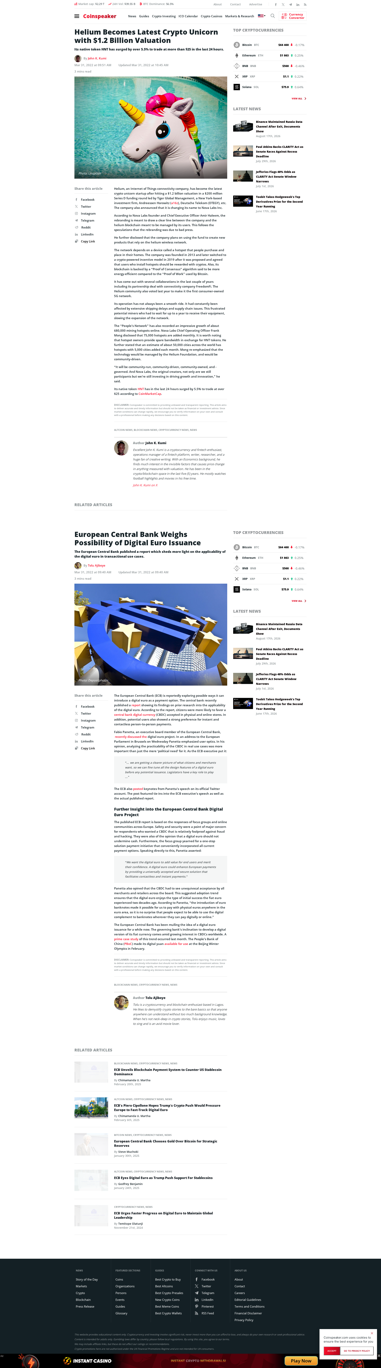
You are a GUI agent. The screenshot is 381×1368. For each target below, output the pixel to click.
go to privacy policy (357, 1351)
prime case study (126, 939)
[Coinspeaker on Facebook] (275, 4)
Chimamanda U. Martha (134, 1080)
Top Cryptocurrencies (258, 30)
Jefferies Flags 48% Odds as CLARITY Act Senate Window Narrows (276, 176)
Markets (81, 1286)
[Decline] (372, 1333)
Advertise (255, 4)
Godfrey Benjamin (130, 1184)
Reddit (86, 227)
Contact (235, 4)
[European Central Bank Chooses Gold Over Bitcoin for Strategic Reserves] (91, 1145)
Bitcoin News (123, 1135)
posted (138, 789)
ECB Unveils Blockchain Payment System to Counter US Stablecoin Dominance (168, 1072)
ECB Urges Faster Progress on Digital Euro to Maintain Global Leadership (163, 1215)
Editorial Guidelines (248, 1300)
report (135, 705)
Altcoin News (123, 430)
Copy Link (87, 241)
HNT (141, 389)
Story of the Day (87, 1279)
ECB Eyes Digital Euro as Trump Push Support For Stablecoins (163, 1178)
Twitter (86, 206)
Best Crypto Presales (169, 1293)
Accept (331, 1351)
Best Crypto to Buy (168, 1279)
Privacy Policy (244, 1320)
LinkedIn (87, 234)
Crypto (80, 1293)
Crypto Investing (164, 16)
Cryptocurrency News (174, 430)
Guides (144, 16)
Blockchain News (145, 430)
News (132, 16)
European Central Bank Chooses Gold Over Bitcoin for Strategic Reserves (165, 1143)
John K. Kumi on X (145, 485)
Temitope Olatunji (130, 1224)
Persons (120, 1293)
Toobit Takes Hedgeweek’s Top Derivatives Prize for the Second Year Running (279, 201)
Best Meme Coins (167, 1306)
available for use (176, 944)
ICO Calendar (188, 16)
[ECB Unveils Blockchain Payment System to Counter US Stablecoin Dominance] (91, 1073)
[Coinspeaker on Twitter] (283, 4)
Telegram (87, 220)
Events (119, 1300)
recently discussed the (130, 737)
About (218, 4)
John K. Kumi (97, 58)
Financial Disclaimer (248, 1313)
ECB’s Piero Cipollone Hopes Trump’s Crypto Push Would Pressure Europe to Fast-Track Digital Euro (167, 1107)
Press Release (85, 1306)
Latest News (247, 108)
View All (297, 98)
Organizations (125, 1286)
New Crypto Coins (167, 1300)
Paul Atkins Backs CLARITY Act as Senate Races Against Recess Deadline (279, 151)
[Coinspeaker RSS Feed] (305, 4)
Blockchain (83, 1300)
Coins (119, 1279)
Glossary (121, 1313)
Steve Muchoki (128, 1152)
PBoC (128, 944)
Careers (240, 1293)
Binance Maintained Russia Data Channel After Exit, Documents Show (279, 126)
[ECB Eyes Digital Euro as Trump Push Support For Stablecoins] (91, 1181)
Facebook (88, 200)
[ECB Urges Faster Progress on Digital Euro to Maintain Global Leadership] (91, 1217)
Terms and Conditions (250, 1306)
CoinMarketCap (150, 394)
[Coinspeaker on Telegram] (290, 4)
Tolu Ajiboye (96, 565)
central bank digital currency (134, 715)
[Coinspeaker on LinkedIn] (297, 4)
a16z (174, 203)
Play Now (301, 1361)
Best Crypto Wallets (168, 1313)
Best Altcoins (164, 1286)
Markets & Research (239, 16)
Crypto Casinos (211, 16)
